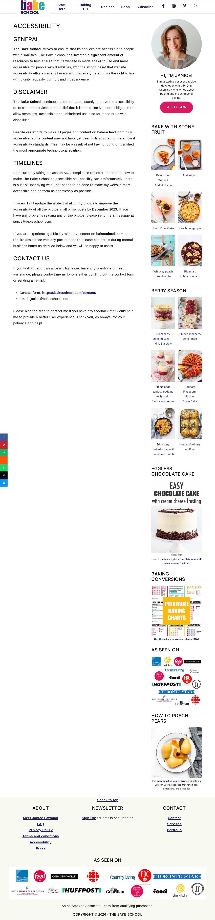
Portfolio (174, 830)
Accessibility (41, 842)
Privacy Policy (41, 830)
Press (41, 848)
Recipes (108, 7)
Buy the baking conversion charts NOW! (176, 639)
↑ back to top (107, 800)
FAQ (40, 824)
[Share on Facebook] (4, 437)
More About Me (176, 107)
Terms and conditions (41, 836)
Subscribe (145, 7)
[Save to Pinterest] (4, 445)
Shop (125, 7)
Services (174, 824)
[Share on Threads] (4, 475)
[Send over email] (4, 452)
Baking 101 (85, 7)
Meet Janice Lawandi (40, 818)
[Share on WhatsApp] (4, 467)
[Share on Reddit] (4, 460)
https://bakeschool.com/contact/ (69, 293)
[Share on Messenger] (4, 483)
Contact (174, 818)
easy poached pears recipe (172, 781)
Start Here (61, 7)
